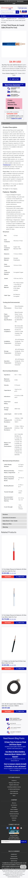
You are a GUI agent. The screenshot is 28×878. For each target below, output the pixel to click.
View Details (8, 576)
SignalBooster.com (10, 870)
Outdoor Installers (14, 811)
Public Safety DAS (14, 793)
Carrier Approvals (14, 791)
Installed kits (14, 854)
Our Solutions (14, 805)
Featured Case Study (14, 813)
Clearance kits (14, 856)
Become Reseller (14, 835)
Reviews (14, 820)
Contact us (14, 780)
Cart (25, 16)
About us (14, 803)
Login (14, 3)
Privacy (16, 870)
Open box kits (14, 860)
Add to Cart (21, 576)
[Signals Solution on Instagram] (21, 828)
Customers (14, 818)
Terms (20, 870)
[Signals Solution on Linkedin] (11, 828)
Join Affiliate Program (14, 837)
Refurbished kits (14, 858)
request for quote (16, 118)
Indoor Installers (14, 809)
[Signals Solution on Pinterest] (18, 828)
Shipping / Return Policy (14, 782)
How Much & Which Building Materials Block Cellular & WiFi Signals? (15, 754)
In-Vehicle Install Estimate (14, 789)
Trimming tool (6, 165)
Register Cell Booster (14, 784)
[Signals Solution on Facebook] (7, 828)
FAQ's (14, 795)
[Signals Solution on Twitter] (14, 828)
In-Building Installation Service (14, 787)
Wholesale (14, 807)
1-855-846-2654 (22, 8)
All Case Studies (14, 816)
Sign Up (23, 841)
